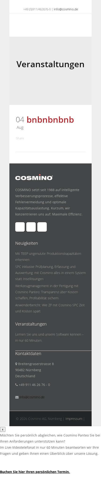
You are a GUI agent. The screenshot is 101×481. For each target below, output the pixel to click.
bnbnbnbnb (50, 119)
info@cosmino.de (66, 9)
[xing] (56, 3)
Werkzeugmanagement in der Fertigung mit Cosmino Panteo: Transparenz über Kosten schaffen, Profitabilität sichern (46, 292)
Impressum (74, 418)
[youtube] (47, 3)
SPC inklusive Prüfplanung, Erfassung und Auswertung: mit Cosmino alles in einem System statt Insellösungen (50, 272)
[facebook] (38, 3)
